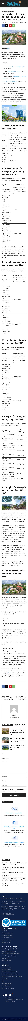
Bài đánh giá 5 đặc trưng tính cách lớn (14, 827)
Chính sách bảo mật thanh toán (10, 974)
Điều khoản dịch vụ (7, 967)
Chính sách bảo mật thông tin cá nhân (12, 976)
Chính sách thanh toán (8, 988)
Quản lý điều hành (6, 960)
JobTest (4, 22)
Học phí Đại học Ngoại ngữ (16, 67)
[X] (6, 25)
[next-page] (5, 753)
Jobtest (8, 673)
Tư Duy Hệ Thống (6, 940)
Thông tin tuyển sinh (10, 8)
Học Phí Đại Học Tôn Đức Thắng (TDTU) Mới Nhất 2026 (17, 747)
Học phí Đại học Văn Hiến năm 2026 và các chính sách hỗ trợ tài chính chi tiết (14, 863)
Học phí (12, 11)
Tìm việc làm (19, 999)
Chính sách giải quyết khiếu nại (10, 971)
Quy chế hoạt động (7, 983)
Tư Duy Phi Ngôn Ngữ (7, 937)
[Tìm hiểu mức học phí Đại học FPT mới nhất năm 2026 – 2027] (5, 740)
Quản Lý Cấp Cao (6, 958)
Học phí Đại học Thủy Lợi (10, 81)
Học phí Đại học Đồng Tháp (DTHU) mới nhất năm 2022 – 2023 (20, 698)
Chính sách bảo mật (7, 969)
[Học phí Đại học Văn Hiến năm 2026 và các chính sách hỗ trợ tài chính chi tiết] (5, 731)
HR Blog (7, 1001)
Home (3, 8)
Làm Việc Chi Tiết (6, 942)
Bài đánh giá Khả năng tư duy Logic (14, 842)
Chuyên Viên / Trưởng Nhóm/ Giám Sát (11, 953)
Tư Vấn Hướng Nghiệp (10, 998)
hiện (8, 48)
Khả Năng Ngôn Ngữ (7, 935)
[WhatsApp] (13, 25)
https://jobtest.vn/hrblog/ (14, 717)
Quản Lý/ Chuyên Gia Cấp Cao (9, 956)
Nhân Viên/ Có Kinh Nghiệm (9, 951)
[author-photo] (14, 713)
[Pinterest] (10, 25)
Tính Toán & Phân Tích (7, 933)
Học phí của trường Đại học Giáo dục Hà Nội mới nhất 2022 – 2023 (7, 698)
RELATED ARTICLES (7, 725)
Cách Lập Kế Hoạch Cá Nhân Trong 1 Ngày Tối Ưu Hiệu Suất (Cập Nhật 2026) (13, 879)
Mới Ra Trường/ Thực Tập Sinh (9, 949)
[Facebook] (3, 25)
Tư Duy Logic (5, 930)
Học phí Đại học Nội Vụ (14, 71)
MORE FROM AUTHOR (19, 725)
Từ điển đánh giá (9, 999)
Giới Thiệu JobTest (6, 985)
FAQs (3, 981)
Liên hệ (13, 1001)
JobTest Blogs (5, 978)
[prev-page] (3, 753)
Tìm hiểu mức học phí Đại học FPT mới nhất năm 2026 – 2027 (17, 740)
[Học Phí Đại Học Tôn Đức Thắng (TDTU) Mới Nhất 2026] (5, 747)
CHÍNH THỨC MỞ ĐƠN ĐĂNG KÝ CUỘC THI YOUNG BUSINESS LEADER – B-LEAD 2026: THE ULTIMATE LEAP (14, 874)
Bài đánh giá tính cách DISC (14, 813)
